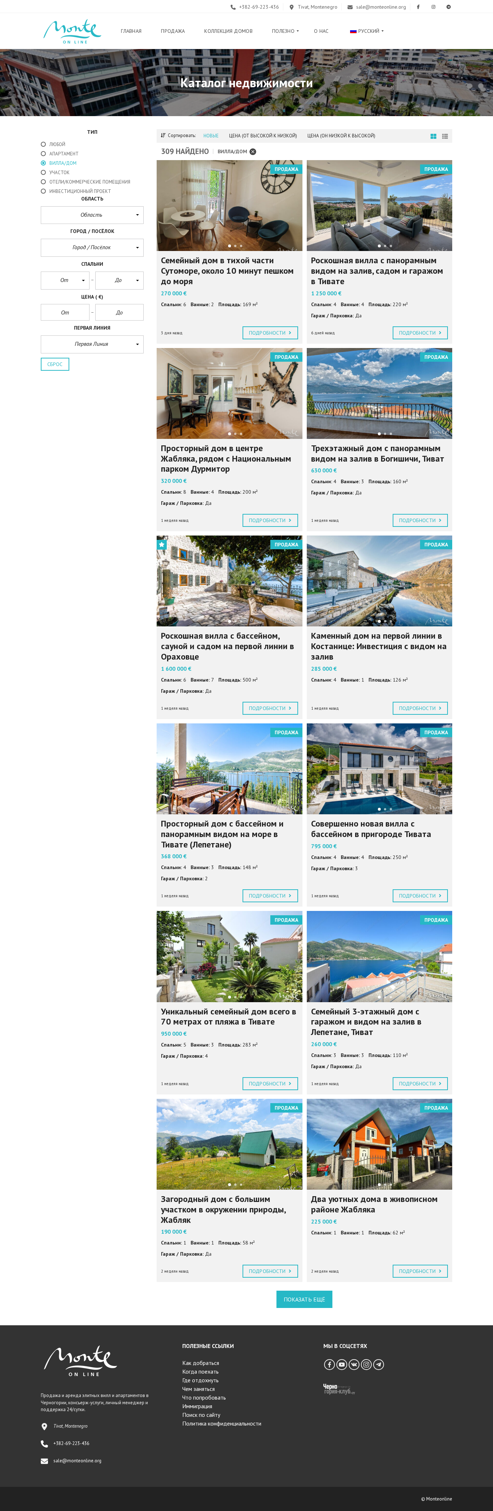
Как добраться (200, 1362)
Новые (211, 136)
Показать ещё (304, 1299)
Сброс (55, 364)
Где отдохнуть (200, 1380)
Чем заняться (198, 1388)
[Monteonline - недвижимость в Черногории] (72, 31)
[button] (92, 215)
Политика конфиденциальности (221, 1423)
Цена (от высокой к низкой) (263, 136)
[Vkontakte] (354, 1364)
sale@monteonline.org (380, 7)
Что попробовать (204, 1397)
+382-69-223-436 (258, 7)
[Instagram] (366, 1364)
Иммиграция (197, 1406)
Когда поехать (200, 1371)
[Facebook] (329, 1364)
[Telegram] (378, 1364)
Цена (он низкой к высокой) (341, 136)
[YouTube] (341, 1364)
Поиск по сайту (201, 1414)
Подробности (268, 333)
